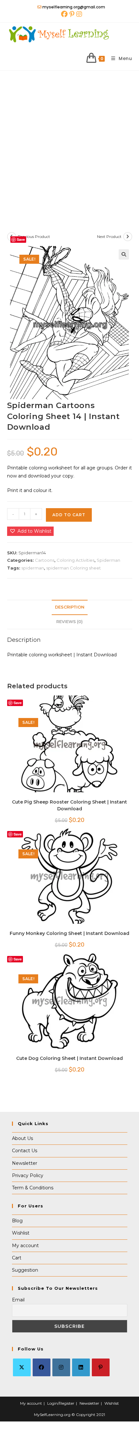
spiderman (32, 567)
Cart (16, 1258)
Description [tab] (69, 607)
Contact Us (24, 1151)
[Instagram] (61, 1367)
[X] (22, 1367)
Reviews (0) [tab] (69, 621)
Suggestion (25, 1270)
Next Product (109, 236)
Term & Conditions (32, 1188)
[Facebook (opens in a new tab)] (64, 14)
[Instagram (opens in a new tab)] (78, 14)
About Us (22, 1138)
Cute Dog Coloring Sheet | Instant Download (69, 1058)
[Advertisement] (69, 143)
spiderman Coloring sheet (73, 567)
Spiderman (108, 560)
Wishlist (20, 1233)
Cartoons (44, 560)
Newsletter (24, 1163)
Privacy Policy (27, 1175)
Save (21, 239)
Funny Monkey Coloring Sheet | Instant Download (69, 933)
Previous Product (34, 236)
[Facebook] (41, 1367)
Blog (17, 1221)
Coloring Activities (75, 560)
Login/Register (60, 1403)
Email (18, 1300)
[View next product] (127, 236)
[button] (124, 254)
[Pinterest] (101, 1367)
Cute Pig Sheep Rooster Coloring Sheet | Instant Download (69, 805)
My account (25, 1245)
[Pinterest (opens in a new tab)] (72, 14)
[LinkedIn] (81, 1367)
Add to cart (68, 514)
